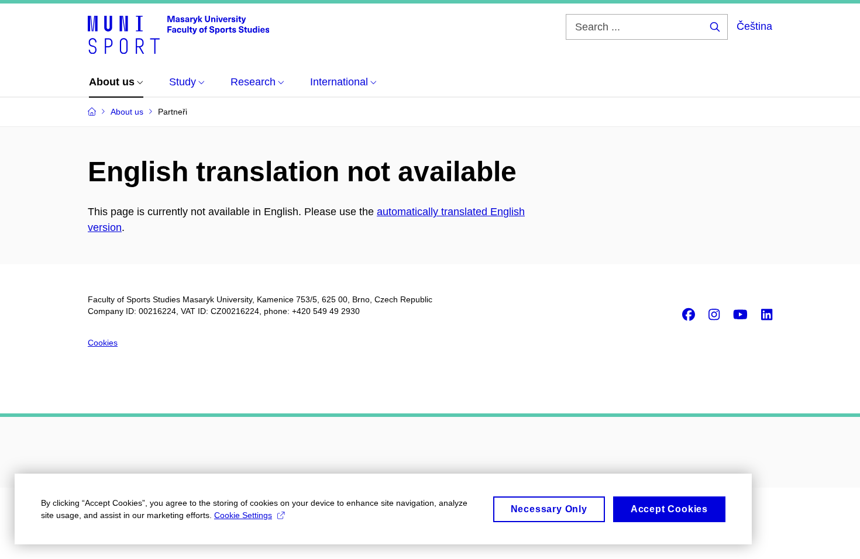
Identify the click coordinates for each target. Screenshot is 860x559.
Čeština (754, 26)
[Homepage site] (178, 34)
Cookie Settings (243, 515)
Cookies (103, 342)
